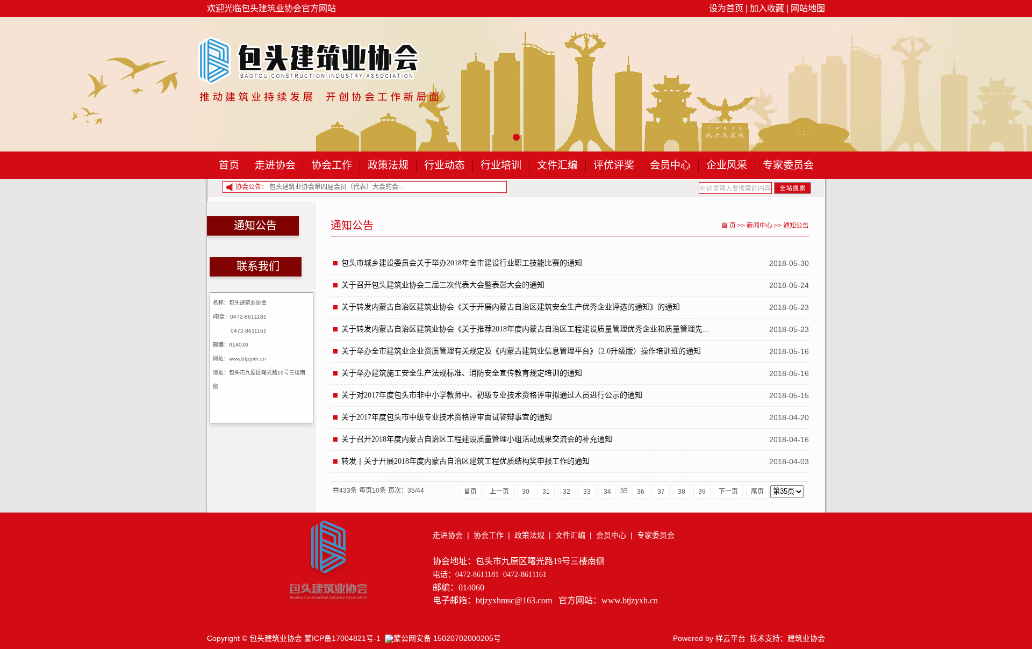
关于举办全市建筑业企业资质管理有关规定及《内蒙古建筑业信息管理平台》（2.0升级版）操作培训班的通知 (521, 351)
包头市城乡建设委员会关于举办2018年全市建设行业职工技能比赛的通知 (461, 263)
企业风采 (726, 165)
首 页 (728, 225)
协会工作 (331, 165)
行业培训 (501, 165)
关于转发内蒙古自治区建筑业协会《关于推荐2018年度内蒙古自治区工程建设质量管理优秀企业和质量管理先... (525, 329)
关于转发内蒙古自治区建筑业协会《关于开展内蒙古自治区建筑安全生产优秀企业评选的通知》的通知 (510, 307)
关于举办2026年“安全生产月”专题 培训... (365, 187)
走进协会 (275, 165)
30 (525, 491)
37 (661, 491)
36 (640, 491)
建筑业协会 (806, 638)
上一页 (499, 491)
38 (681, 491)
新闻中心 (759, 225)
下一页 (728, 491)
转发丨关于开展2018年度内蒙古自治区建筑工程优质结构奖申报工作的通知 (465, 461)
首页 (229, 165)
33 (587, 491)
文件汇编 (557, 165)
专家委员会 (788, 165)
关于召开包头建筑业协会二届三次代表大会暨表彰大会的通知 (442, 285)
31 (546, 491)
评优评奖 (613, 165)
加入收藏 (767, 8)
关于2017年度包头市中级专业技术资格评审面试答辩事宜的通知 (446, 417)
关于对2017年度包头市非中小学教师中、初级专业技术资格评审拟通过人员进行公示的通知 (491, 395)
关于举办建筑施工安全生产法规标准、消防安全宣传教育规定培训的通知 (461, 373)
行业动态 (444, 165)
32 (566, 491)
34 (607, 491)
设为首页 (726, 8)
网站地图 (808, 8)
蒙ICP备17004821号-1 (342, 638)
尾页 (757, 491)
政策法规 (388, 165)
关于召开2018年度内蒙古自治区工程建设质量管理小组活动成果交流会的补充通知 (476, 439)
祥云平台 (730, 638)
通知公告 (796, 225)
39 (702, 491)
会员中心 (670, 165)
